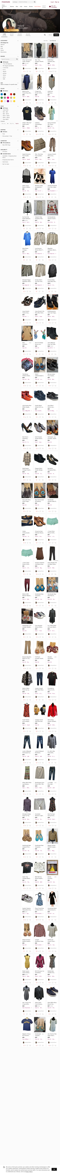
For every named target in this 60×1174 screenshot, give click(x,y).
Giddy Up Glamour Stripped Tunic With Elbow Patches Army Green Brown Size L (51, 92)
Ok (54, 1169)
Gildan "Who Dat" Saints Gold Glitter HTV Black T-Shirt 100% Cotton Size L (26, 123)
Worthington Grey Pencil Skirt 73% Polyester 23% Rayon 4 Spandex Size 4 (39, 783)
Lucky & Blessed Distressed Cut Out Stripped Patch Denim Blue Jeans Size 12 (26, 752)
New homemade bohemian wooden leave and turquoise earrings (25, 343)
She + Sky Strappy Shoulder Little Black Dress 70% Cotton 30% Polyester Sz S (39, 60)
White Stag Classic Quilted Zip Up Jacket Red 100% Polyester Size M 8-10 (52, 720)
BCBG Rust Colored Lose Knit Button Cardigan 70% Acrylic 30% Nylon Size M (51, 60)
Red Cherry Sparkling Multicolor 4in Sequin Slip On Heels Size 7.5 (26, 437)
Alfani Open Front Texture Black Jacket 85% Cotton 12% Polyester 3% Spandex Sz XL (39, 1003)
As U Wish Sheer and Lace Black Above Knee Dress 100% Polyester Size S (52, 626)
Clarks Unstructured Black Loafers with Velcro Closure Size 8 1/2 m (26, 532)
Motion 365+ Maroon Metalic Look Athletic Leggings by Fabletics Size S (26, 594)
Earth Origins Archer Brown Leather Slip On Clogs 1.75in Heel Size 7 (39, 437)
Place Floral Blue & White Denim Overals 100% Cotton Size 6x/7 (39, 909)
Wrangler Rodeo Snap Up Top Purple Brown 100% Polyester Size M (26, 814)
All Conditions (6, 142)
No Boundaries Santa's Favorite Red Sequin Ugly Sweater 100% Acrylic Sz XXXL (52, 217)
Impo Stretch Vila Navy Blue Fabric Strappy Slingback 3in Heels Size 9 (39, 312)
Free (3, 134)
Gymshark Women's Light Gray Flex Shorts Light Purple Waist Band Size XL (39, 814)
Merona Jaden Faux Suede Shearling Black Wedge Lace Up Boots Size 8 (52, 374)
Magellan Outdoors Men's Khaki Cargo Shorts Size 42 (52, 249)
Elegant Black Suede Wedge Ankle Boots (38, 469)
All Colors (5, 91)
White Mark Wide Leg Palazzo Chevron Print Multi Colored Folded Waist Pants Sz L (26, 783)
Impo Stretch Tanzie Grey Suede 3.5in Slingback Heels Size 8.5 (26, 312)
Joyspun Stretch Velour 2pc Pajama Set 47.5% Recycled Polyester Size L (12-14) (52, 154)
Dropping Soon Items (8, 159)
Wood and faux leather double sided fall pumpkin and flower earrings (26, 940)
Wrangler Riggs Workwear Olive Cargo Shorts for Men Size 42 (26, 280)
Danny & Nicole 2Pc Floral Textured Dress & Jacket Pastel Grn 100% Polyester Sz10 (52, 123)
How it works (44, 6)
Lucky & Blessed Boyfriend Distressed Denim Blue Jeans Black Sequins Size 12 (39, 752)
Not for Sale (5, 164)
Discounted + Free (7, 136)
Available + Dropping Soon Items (9, 156)
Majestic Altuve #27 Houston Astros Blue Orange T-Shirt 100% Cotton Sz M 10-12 (26, 1034)
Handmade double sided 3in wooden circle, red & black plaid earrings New (52, 500)
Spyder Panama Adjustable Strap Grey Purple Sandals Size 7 (26, 909)
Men (17, 6)
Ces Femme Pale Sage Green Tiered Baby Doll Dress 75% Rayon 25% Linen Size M (52, 1034)
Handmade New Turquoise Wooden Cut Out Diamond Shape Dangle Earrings (39, 594)
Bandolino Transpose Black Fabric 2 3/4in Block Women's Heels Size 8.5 (52, 469)
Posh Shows (38, 6)
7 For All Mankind (7, 64)
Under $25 (5, 110)
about (50, 35)
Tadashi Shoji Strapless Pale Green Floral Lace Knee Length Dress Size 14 (38, 217)
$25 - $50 (5, 112)
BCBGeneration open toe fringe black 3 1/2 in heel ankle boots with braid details (52, 312)
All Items (4, 131)
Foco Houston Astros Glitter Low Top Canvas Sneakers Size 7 (39, 626)
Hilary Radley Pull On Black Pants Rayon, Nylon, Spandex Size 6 (52, 563)
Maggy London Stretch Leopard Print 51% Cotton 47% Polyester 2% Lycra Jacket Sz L (52, 846)
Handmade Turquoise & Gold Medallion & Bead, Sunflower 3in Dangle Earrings (38, 1034)
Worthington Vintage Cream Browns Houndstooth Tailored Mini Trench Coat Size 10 (26, 469)
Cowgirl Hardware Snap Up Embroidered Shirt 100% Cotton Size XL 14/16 (39, 940)
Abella (4, 71)
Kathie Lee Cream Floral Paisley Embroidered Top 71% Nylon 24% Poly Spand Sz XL (52, 940)
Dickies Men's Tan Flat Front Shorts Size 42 (39, 280)
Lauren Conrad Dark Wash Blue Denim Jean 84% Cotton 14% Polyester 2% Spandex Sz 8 (39, 689)
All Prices (5, 108)
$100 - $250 (6, 115)
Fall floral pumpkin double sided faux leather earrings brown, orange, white (39, 657)
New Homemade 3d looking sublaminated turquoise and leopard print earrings (39, 500)
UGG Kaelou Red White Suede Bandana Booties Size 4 (26, 406)
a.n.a (3, 69)
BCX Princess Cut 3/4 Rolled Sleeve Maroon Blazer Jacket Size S (39, 971)
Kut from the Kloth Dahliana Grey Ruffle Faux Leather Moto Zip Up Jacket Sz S (26, 217)
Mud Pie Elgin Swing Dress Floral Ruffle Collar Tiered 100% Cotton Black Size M (51, 814)
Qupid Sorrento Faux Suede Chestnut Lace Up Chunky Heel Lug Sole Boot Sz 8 (26, 154)
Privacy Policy (28, 1171)
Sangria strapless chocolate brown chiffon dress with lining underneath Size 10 (39, 563)
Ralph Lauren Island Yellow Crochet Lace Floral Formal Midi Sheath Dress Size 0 (25, 971)
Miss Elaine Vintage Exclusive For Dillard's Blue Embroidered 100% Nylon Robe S (25, 249)
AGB (3, 79)
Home (25, 6)
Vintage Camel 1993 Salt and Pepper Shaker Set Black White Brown (39, 720)
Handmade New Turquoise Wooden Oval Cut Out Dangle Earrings (39, 846)
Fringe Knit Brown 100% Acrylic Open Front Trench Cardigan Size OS (38, 92)
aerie (3, 77)
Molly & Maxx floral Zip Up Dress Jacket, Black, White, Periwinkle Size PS (26, 689)
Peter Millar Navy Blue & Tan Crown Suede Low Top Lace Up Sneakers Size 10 (52, 1003)
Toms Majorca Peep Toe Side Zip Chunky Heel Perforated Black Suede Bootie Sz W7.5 (52, 343)
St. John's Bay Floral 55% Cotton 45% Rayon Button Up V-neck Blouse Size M (52, 752)
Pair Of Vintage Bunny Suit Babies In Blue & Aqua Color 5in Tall (39, 343)
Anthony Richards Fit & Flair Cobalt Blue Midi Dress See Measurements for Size (52, 186)
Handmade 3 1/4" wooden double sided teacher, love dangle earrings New (26, 626)
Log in (52, 2)
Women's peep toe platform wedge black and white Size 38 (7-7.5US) (39, 186)
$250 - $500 (6, 117)
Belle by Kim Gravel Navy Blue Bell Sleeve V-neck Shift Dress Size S (26, 92)
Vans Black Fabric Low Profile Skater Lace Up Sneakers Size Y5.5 (51, 406)
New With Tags (6, 145)
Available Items (6, 153)
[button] (16, 2)
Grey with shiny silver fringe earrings (26, 500)
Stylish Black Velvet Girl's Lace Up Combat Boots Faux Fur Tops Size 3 (39, 406)
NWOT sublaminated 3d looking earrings (39, 374)
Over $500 (6, 119)
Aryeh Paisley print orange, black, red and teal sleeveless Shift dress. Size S (26, 720)
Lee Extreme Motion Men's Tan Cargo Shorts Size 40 (39, 249)
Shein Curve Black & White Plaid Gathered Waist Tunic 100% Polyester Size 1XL (26, 186)
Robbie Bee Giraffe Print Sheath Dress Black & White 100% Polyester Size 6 (52, 971)
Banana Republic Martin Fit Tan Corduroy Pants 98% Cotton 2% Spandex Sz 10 (26, 657)
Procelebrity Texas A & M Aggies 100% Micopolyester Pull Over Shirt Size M (51, 689)
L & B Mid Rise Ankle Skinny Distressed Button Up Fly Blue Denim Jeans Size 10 (50, 783)
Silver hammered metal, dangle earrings (26, 60)
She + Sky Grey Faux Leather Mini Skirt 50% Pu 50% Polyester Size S (39, 154)
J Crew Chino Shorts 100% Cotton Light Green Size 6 (51, 532)
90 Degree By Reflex (8, 65)
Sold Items (5, 162)
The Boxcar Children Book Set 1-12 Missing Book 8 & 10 (26, 374)
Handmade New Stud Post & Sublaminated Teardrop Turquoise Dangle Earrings (52, 594)
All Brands (5, 62)
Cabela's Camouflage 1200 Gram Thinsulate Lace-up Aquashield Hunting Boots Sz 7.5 (39, 123)
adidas (4, 73)
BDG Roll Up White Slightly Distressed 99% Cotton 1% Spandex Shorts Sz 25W (39, 877)
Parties (31, 6)
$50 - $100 (6, 113)
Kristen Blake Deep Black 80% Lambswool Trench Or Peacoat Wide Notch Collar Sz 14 (52, 280)
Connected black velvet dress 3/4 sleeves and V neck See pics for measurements (52, 909)
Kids (21, 6)
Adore (4, 75)
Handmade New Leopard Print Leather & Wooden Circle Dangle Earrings (26, 846)
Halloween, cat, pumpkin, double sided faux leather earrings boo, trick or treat (52, 437)
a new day (5, 67)
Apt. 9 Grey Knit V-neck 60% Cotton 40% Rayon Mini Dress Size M (26, 1003)
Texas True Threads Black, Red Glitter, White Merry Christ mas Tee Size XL (26, 877)
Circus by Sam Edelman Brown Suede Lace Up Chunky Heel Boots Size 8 (39, 532)
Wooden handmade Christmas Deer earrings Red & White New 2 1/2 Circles (50, 657)
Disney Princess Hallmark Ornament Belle (50, 877)
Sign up (57, 2)
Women (12, 6)
